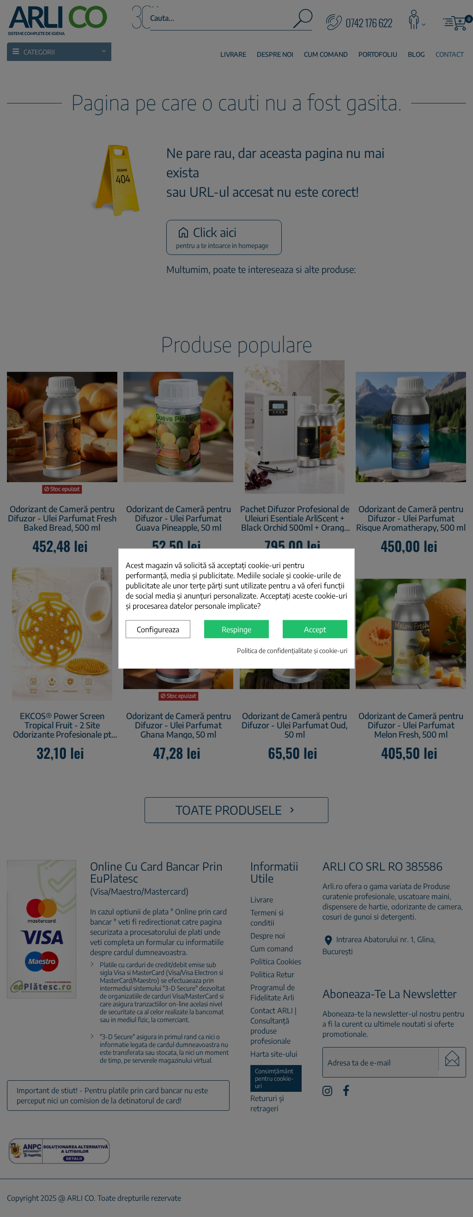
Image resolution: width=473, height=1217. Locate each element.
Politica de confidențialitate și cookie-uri (292, 650)
